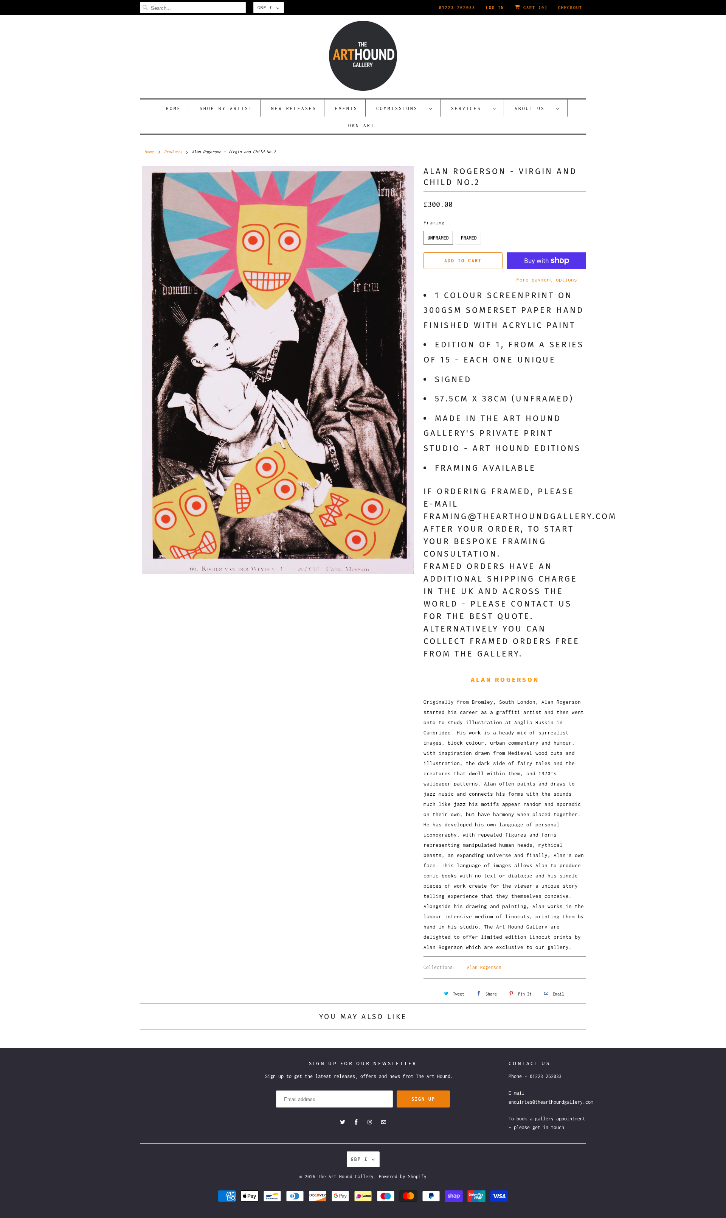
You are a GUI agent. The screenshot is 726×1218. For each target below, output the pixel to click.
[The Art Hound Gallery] (363, 56)
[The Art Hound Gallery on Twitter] (342, 1122)
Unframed (438, 237)
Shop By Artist (226, 108)
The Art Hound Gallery (346, 1176)
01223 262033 (457, 7)
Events (346, 108)
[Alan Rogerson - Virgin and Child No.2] (278, 370)
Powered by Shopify (403, 1176)
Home (173, 108)
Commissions (400, 108)
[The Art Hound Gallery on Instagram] (370, 1122)
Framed (469, 237)
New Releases (293, 108)
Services (470, 108)
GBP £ (265, 7)
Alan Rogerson (484, 967)
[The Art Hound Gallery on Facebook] (356, 1122)
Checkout (570, 7)
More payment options (547, 280)
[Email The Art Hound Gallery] (383, 1122)
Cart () (534, 7)
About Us (533, 108)
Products (173, 151)
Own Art (361, 125)
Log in (495, 7)
